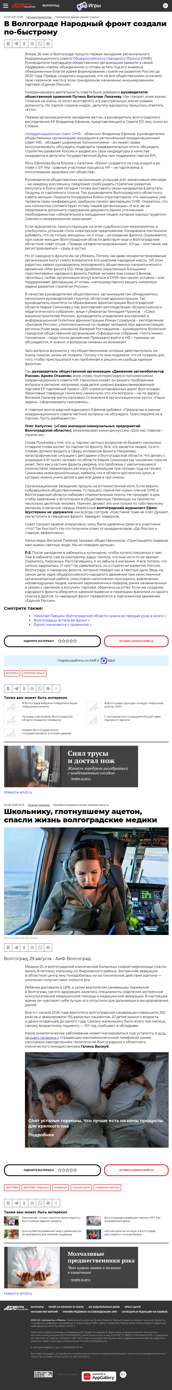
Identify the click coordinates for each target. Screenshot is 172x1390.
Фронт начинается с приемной (61, 625)
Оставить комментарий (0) (136, 1170)
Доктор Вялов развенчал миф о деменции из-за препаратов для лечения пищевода (52, 1232)
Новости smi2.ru (18, 792)
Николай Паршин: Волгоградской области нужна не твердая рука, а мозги (99, 616)
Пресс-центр (133, 1307)
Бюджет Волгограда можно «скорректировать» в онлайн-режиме (46, 731)
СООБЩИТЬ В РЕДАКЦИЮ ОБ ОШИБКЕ (145, 1311)
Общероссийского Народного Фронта (106, 58)
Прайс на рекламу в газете (66, 1307)
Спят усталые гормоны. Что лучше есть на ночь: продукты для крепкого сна (95, 1123)
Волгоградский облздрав (21, 937)
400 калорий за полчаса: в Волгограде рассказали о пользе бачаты (129, 1232)
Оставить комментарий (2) (136, 641)
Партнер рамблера (67, 1374)
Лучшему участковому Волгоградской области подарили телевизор (47, 718)
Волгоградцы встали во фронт (60, 620)
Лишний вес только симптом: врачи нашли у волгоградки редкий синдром (51, 1219)
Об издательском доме (104, 1307)
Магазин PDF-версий (44, 1311)
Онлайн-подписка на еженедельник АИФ (90, 1311)
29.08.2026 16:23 (14, 804)
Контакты (37, 1307)
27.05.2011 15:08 (13, 17)
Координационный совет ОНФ (54, 134)
